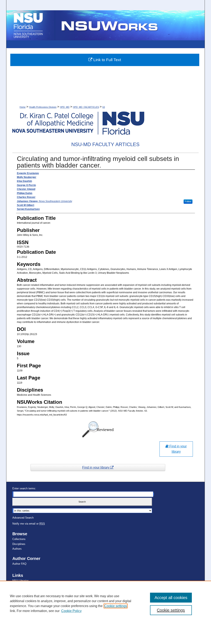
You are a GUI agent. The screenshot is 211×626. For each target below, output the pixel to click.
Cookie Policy (71, 611)
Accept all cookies (171, 597)
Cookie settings (115, 606)
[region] (105, 603)
